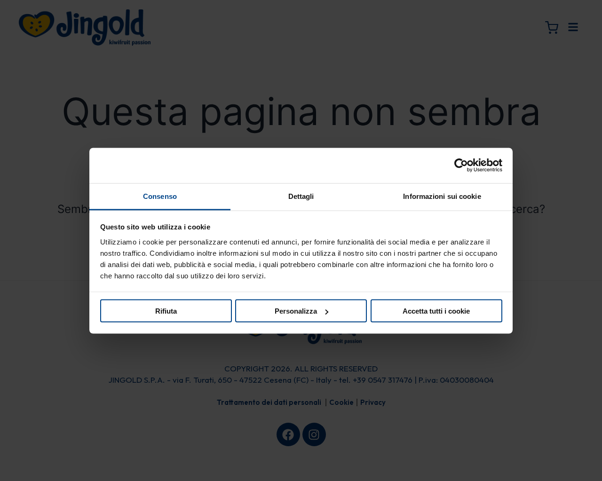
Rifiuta (166, 311)
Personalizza (296, 311)
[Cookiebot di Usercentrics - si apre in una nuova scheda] (461, 165)
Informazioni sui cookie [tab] (442, 196)
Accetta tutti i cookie (436, 311)
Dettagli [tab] (301, 196)
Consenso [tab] (160, 196)
